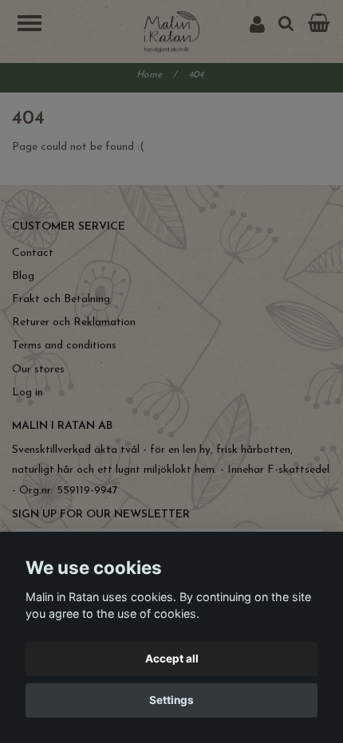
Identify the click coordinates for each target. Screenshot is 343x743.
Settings (171, 700)
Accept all (172, 658)
